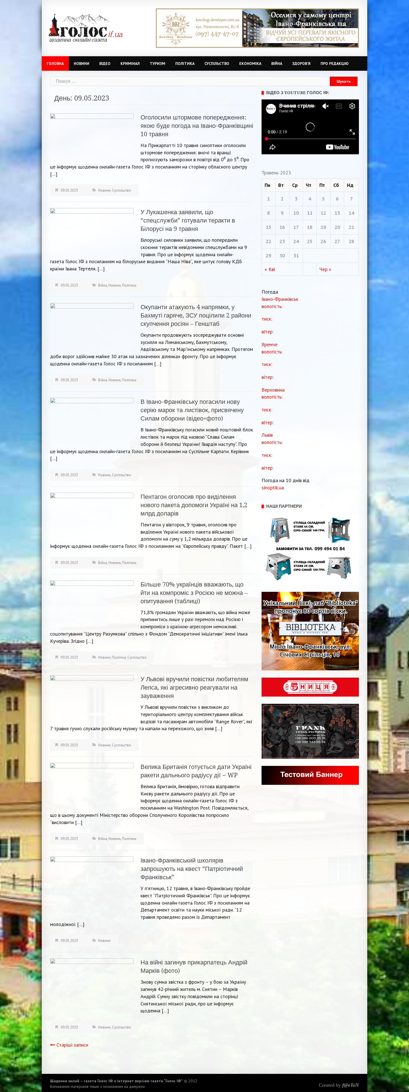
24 (296, 241)
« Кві (270, 269)
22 (268, 241)
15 (268, 227)
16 (282, 227)
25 (309, 241)
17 (296, 227)
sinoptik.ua (273, 487)
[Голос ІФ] (85, 27)
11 (309, 213)
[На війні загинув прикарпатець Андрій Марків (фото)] (92, 983)
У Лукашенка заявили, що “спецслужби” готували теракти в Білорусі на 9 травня (188, 220)
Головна (55, 63)
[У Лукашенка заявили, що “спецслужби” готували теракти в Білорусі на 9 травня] (92, 231)
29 (268, 255)
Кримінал (130, 63)
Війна (276, 63)
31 (296, 255)
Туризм (157, 63)
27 (337, 241)
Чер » (325, 269)
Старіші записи (72, 1045)
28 (351, 241)
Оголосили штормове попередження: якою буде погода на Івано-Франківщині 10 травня (197, 126)
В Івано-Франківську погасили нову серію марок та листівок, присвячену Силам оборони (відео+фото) (192, 410)
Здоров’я (301, 63)
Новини (81, 63)
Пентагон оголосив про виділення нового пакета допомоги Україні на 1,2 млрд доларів (194, 505)
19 (323, 227)
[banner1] (257, 28)
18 (309, 227)
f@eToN (350, 1085)
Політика (184, 63)
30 (282, 255)
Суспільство (216, 63)
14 (351, 213)
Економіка (250, 63)
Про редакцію (335, 63)
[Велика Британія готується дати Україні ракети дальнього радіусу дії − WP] (92, 786)
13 (337, 213)
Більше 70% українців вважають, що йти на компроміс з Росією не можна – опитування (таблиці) (194, 593)
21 (351, 227)
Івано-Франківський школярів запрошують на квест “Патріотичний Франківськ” (192, 869)
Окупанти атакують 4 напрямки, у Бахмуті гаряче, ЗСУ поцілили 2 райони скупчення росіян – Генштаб (196, 315)
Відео (104, 63)
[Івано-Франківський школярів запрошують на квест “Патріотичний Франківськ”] (92, 887)
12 (323, 213)
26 (323, 241)
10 (296, 213)
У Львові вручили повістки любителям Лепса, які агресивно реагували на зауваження (194, 687)
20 (337, 227)
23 (282, 241)
